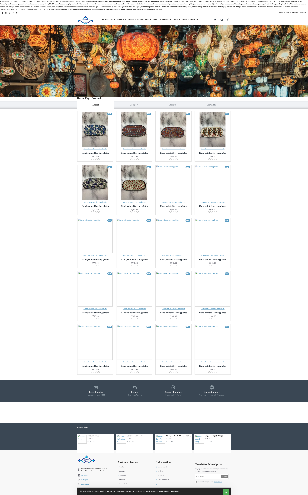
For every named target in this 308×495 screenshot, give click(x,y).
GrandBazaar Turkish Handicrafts (95, 149)
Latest (95, 104)
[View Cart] (228, 19)
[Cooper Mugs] (82, 439)
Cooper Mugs (93, 436)
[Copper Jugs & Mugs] (199, 439)
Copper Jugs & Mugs (214, 436)
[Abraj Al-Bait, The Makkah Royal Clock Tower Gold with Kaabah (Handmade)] (160, 439)
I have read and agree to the (209, 482)
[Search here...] (221, 19)
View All (211, 104)
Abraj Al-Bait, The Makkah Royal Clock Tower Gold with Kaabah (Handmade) (178, 436)
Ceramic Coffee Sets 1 (136, 436)
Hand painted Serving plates (95, 153)
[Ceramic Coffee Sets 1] (121, 439)
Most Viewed (83, 428)
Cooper (134, 104)
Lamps (172, 104)
